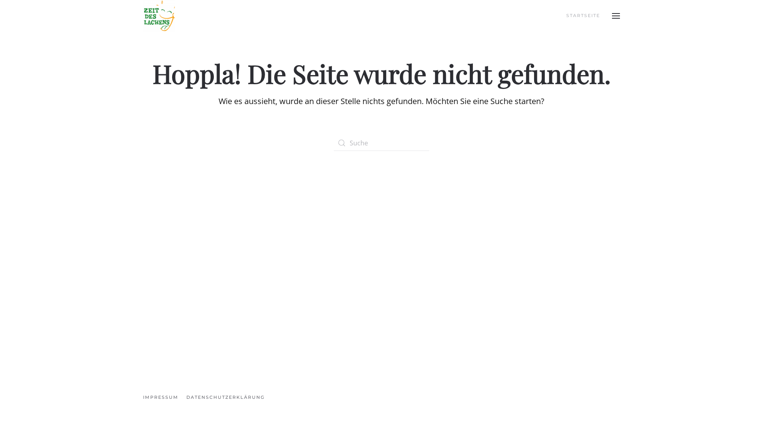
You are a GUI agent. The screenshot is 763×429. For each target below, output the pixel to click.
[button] (616, 16)
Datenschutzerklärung (225, 397)
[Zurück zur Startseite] (159, 16)
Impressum (160, 397)
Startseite (583, 15)
